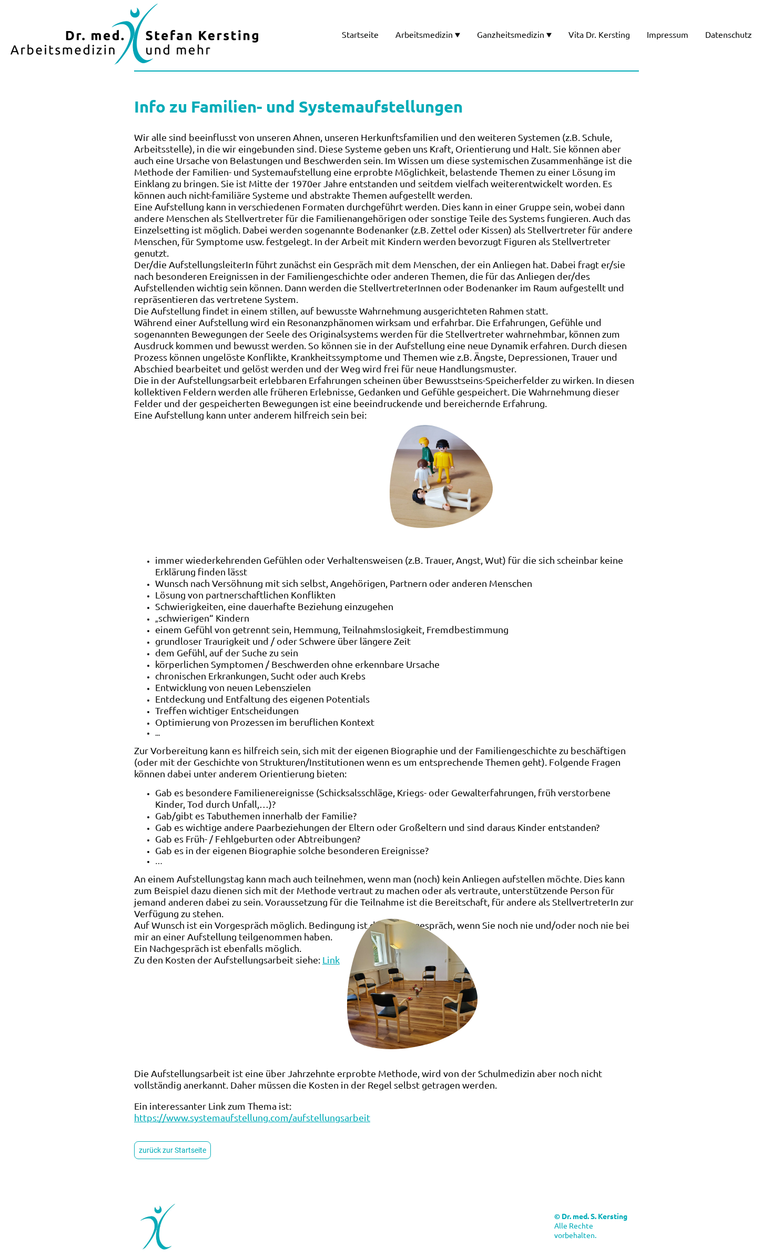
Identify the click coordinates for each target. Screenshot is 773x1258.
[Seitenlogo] (134, 34)
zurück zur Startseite (172, 1150)
